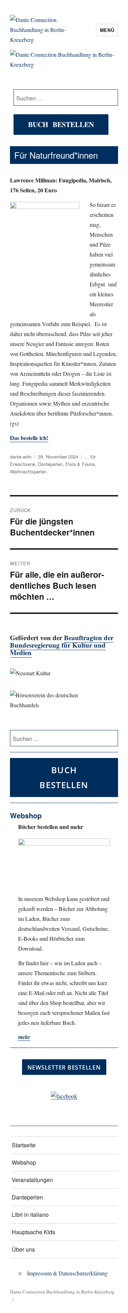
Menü (107, 30)
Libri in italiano (30, 1214)
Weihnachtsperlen (28, 471)
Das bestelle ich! (29, 438)
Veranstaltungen (32, 1180)
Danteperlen (50, 464)
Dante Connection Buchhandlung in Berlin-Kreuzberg (62, 1292)
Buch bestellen (61, 124)
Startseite (24, 1145)
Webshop (24, 1162)
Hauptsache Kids (33, 1232)
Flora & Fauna (80, 464)
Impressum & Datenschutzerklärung (67, 1273)
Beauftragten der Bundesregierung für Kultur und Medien (61, 645)
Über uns (23, 1249)
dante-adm (21, 456)
